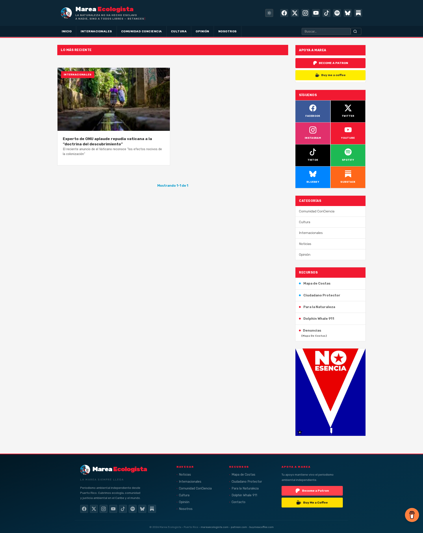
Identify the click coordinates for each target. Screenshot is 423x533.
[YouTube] (316, 13)
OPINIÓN (202, 31)
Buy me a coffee (333, 75)
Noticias (305, 244)
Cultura (304, 222)
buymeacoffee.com (261, 527)
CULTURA (179, 31)
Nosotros (186, 509)
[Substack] (358, 13)
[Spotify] (337, 13)
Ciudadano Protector (321, 295)
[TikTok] (326, 13)
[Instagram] (305, 13)
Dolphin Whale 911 (318, 319)
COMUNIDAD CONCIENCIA (141, 31)
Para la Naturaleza (319, 307)
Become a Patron (315, 490)
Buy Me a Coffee (315, 502)
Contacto (238, 502)
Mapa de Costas (316, 283)
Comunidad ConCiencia (316, 211)
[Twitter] (295, 13)
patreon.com (239, 527)
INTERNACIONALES (96, 31)
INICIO (67, 31)
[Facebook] (284, 13)
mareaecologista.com (214, 527)
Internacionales (311, 233)
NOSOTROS (227, 31)
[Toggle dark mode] (269, 13)
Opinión (304, 255)
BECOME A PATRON (333, 63)
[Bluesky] (348, 13)
